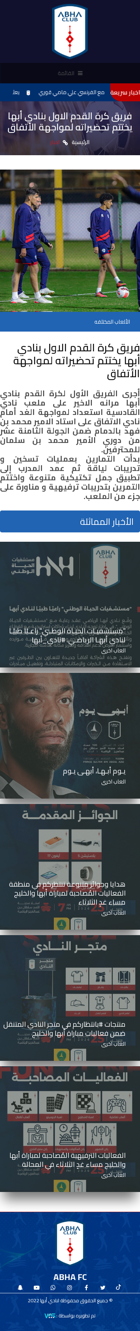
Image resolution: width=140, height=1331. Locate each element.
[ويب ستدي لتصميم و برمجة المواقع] (50, 1315)
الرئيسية (81, 142)
